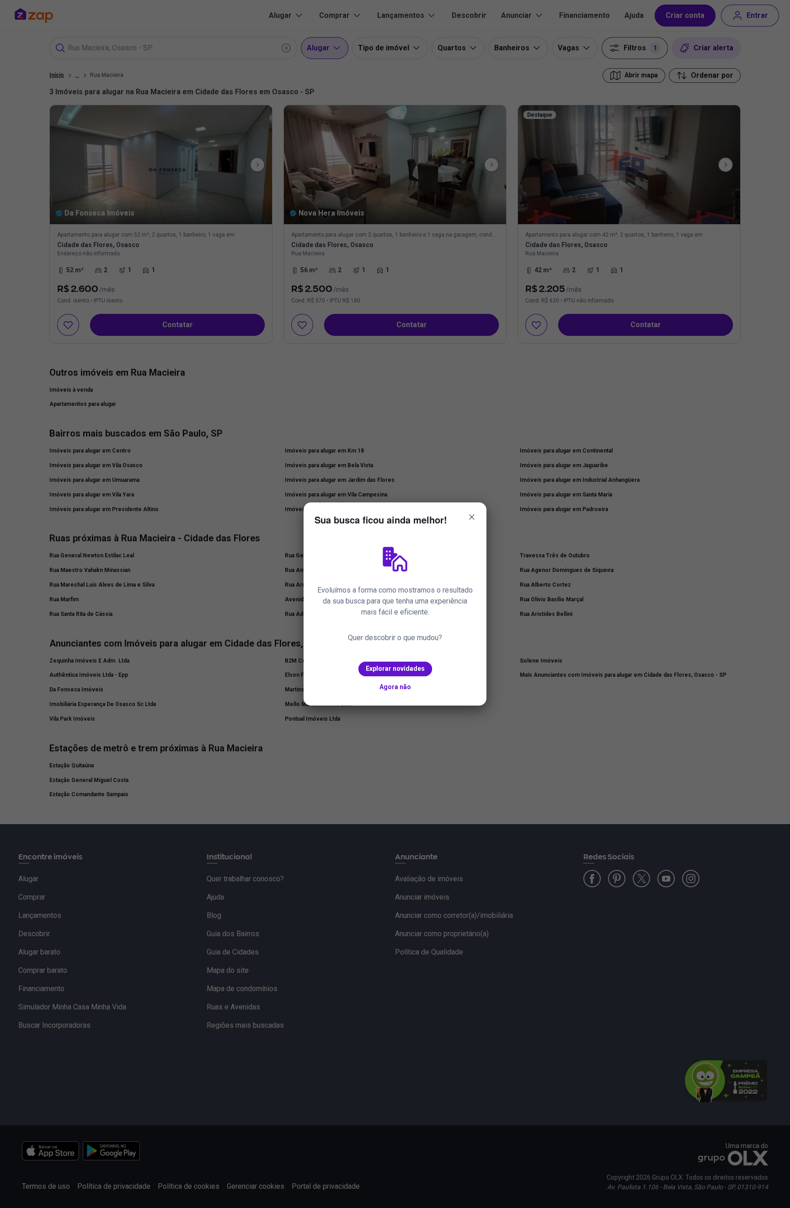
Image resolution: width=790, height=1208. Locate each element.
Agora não (395, 686)
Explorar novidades (395, 668)
